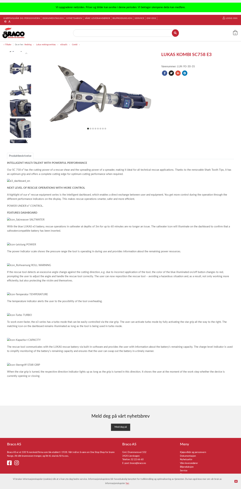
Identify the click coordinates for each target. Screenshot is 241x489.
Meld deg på (121, 427)
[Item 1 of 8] (20, 97)
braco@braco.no (138, 463)
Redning (28, 45)
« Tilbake (7, 45)
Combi (74, 45)
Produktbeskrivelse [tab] (20, 156)
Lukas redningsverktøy (46, 45)
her (127, 483)
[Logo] (14, 33)
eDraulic (63, 45)
